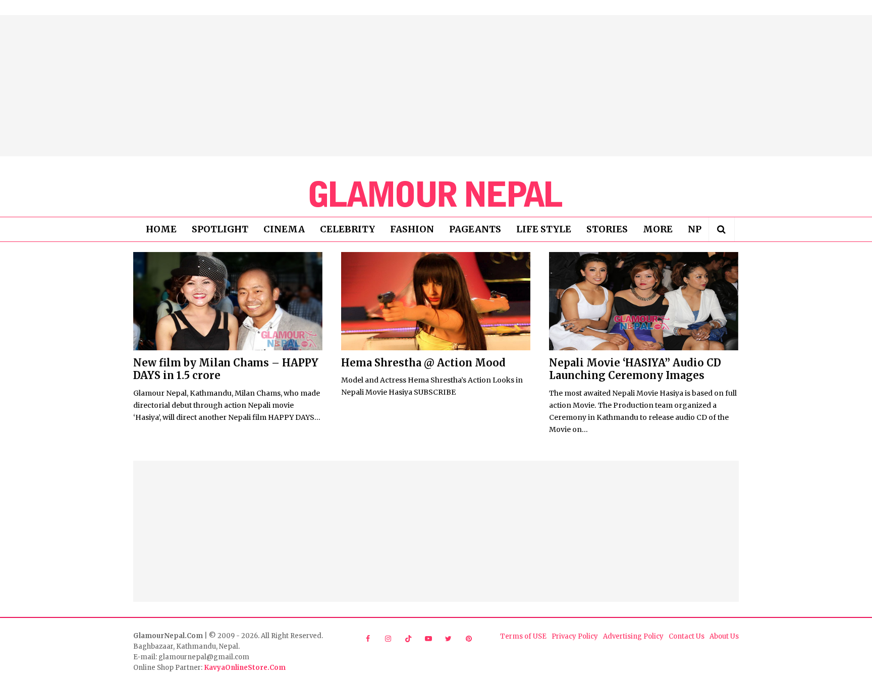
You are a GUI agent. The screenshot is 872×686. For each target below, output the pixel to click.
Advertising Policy (633, 636)
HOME (161, 229)
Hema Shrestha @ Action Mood (423, 362)
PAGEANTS (475, 229)
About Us (724, 636)
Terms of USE (523, 636)
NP (694, 229)
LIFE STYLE (543, 229)
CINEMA (284, 229)
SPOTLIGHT (220, 229)
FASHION (412, 229)
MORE (658, 229)
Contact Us (686, 636)
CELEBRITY (347, 229)
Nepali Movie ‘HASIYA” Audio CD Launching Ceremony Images (635, 369)
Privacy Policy (575, 636)
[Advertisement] (436, 85)
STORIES (607, 229)
